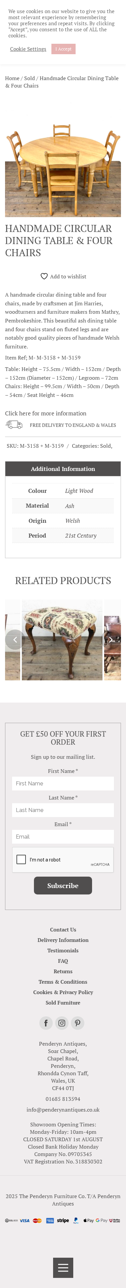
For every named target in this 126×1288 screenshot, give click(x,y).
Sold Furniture (63, 1002)
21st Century (80, 535)
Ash (69, 506)
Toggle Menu (63, 1268)
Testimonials (63, 950)
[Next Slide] (111, 640)
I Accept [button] (63, 49)
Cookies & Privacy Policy (63, 992)
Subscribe (63, 885)
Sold (29, 78)
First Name (63, 771)
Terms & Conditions (63, 981)
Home (12, 78)
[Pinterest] (77, 1023)
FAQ (63, 960)
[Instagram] (62, 1023)
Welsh (72, 520)
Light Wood (79, 491)
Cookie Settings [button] (28, 49)
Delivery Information (63, 940)
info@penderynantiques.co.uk (63, 1109)
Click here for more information (45, 413)
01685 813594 (63, 1099)
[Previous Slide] (15, 640)
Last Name (63, 797)
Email (63, 824)
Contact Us (63, 929)
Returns (63, 971)
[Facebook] (46, 1023)
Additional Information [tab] (63, 469)
